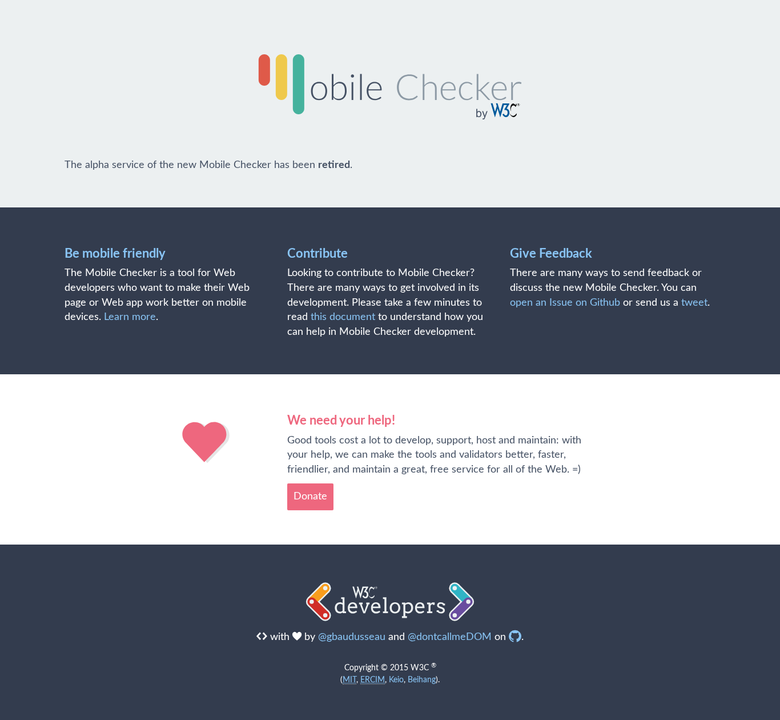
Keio (396, 679)
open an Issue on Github (565, 303)
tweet (694, 303)
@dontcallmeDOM (450, 637)
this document (343, 317)
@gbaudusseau (351, 637)
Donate (310, 496)
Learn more (130, 317)
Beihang (422, 679)
